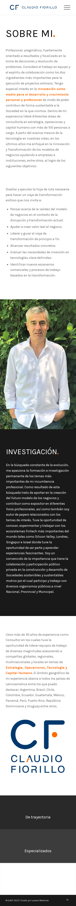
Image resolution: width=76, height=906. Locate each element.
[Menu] (65, 7)
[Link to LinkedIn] (67, 899)
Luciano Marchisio (40, 900)
